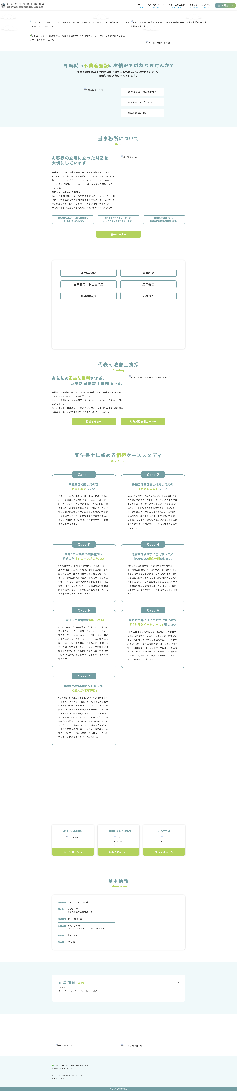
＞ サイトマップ (58, 1078)
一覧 (178, 982)
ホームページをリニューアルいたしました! (78, 990)
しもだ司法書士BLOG (143, 421)
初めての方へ (118, 234)
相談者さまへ (94, 421)
